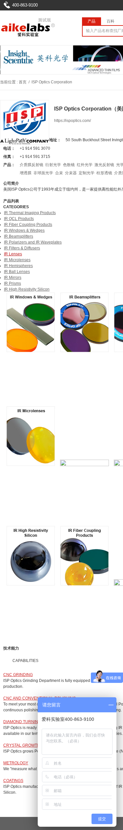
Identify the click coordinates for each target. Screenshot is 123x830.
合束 (59, 173)
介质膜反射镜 (31, 164)
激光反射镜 (104, 164)
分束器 (71, 173)
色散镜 (69, 164)
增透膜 (25, 173)
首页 (23, 82)
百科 (110, 21)
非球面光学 (43, 173)
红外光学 (84, 164)
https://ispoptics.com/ (72, 120)
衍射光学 (53, 164)
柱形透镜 (104, 173)
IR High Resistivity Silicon (27, 289)
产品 (91, 21)
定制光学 (86, 173)
